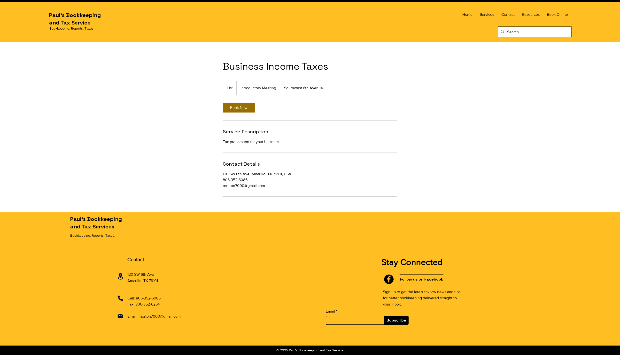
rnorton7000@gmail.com (160, 316)
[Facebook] (389, 279)
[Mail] (120, 316)
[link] (239, 108)
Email (330, 311)
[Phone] (120, 298)
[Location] (120, 276)
